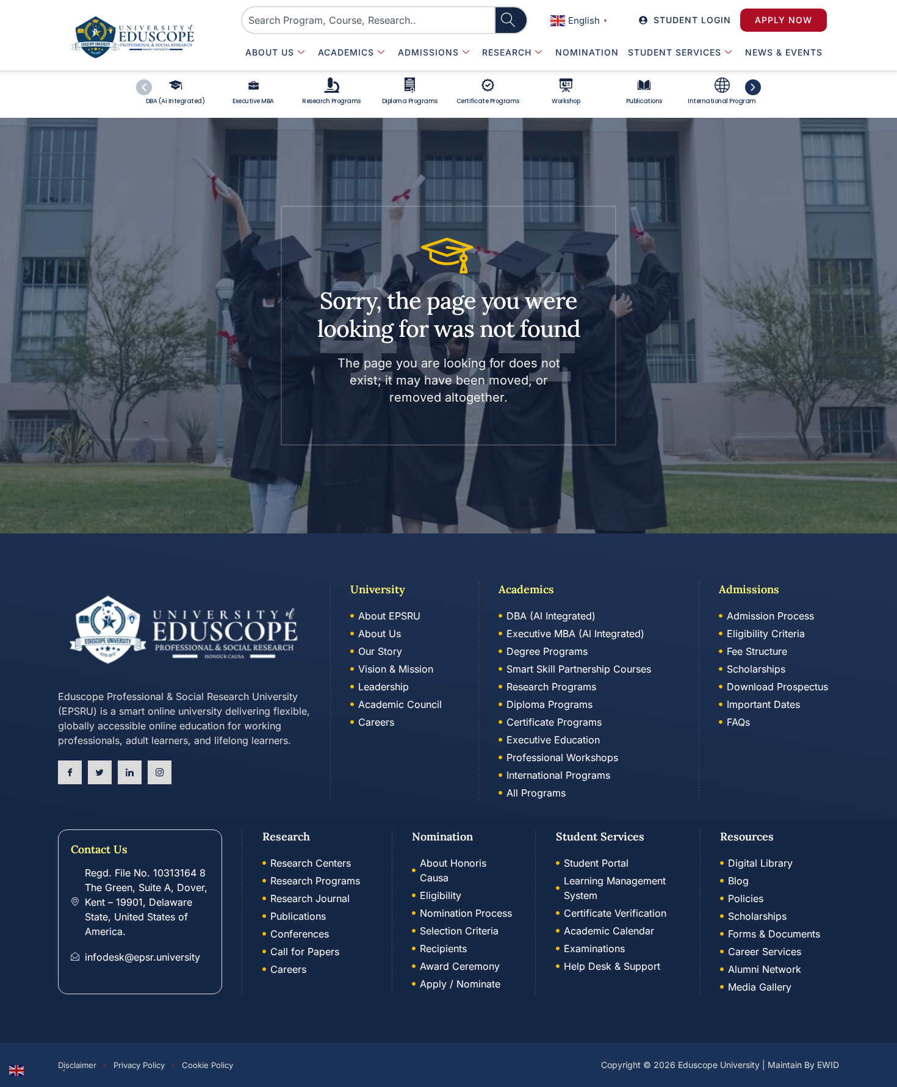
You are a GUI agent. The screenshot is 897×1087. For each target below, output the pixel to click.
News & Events (784, 52)
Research (506, 52)
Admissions (428, 52)
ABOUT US (269, 52)
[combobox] (368, 20)
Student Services (674, 52)
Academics (346, 52)
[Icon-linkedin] (130, 772)
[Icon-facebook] (70, 772)
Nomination (587, 52)
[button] (580, 19)
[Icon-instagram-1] (159, 772)
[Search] (511, 20)
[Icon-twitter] (100, 772)
